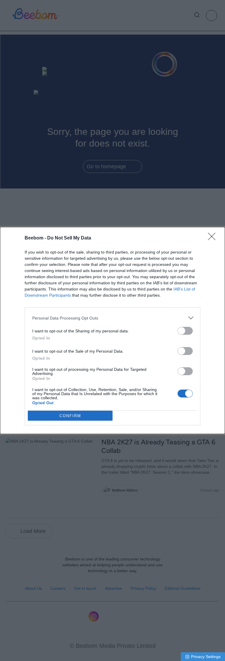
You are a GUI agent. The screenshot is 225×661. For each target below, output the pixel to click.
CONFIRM (70, 416)
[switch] (185, 331)
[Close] (213, 238)
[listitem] (112, 318)
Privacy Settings (206, 656)
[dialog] (112, 330)
